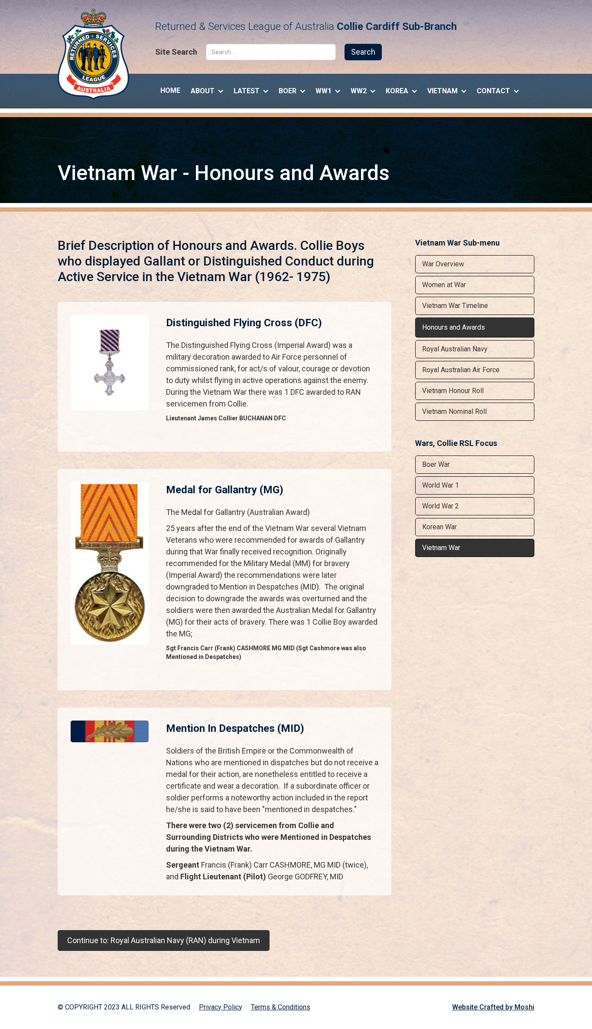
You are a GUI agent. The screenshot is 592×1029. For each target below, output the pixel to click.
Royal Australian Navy (455, 349)
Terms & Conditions (280, 1007)
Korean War (439, 527)
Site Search (176, 52)
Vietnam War (441, 548)
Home (170, 90)
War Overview (443, 264)
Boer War (436, 464)
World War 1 (440, 485)
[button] (206, 89)
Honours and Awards (453, 327)
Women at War (444, 285)
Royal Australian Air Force (461, 370)
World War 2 (440, 506)
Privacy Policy (220, 1007)
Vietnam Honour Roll (453, 391)
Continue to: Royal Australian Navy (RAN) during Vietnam (163, 940)
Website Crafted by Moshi (493, 1007)
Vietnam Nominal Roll (454, 411)
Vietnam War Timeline (455, 305)
